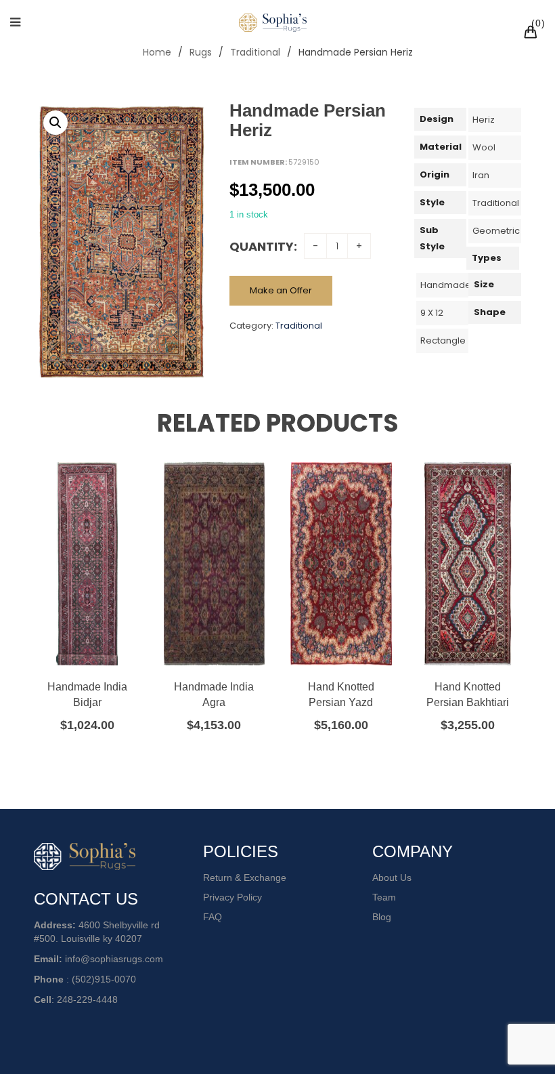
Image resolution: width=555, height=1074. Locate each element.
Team (384, 897)
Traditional (255, 52)
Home (157, 52)
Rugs (201, 52)
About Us (392, 877)
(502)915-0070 (104, 979)
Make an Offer (281, 290)
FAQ (212, 916)
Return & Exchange (244, 877)
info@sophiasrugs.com (114, 958)
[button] (55, 122)
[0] (533, 33)
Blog (381, 916)
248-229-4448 (87, 999)
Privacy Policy (232, 897)
